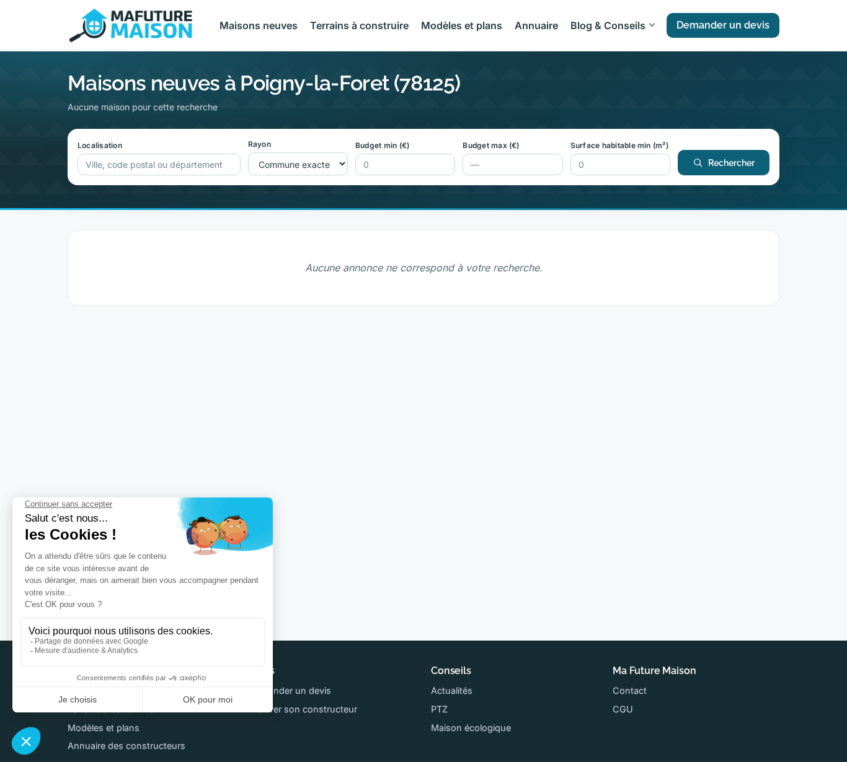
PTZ (439, 709)
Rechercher (731, 163)
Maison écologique (471, 727)
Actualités (451, 690)
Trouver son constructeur (303, 709)
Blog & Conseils (607, 25)
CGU (623, 709)
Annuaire (536, 25)
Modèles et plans (461, 25)
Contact (630, 690)
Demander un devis (722, 25)
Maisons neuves (259, 25)
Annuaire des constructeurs (126, 745)
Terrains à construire (359, 25)
